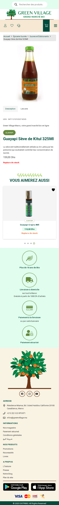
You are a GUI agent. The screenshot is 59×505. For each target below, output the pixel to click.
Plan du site (8, 477)
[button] (55, 48)
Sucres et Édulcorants (39, 36)
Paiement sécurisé (11, 431)
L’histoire (7, 466)
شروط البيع (7, 439)
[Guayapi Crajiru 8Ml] (29, 203)
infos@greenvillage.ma (17, 418)
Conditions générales (12, 435)
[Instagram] (30, 394)
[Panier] (46, 26)
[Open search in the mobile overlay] (29, 4)
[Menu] (55, 25)
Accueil (6, 36)
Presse (6, 470)
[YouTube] (37, 394)
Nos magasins (9, 428)
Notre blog (7, 474)
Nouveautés (8, 453)
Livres (5, 456)
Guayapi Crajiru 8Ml (29, 225)
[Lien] (29, 14)
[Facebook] (22, 394)
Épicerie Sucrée (20, 36)
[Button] (5, 25)
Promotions (8, 449)
